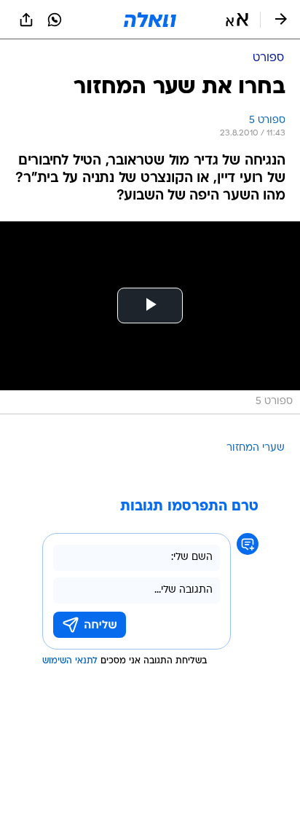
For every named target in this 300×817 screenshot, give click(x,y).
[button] (237, 19)
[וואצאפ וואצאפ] (54, 19)
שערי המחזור (255, 448)
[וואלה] (150, 19)
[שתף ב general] (26, 20)
